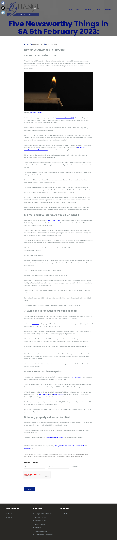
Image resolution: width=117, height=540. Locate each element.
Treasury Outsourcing (42, 517)
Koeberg (85, 454)
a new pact (35, 324)
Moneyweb (58, 446)
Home (70, 9)
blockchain (31, 454)
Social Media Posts (51, 44)
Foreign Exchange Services (43, 514)
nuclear (40, 456)
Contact (108, 9)
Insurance (38, 527)
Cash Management (41, 531)
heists (75, 454)
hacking (70, 454)
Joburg (79, 454)
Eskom (65, 454)
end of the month (58, 394)
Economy (51, 454)
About (78, 9)
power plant (47, 456)
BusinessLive (28, 448)
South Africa (61, 456)
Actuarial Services (40, 520)
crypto (37, 454)
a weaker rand (76, 377)
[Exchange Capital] (22, 8)
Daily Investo (70, 446)
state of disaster (71, 456)
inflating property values (55, 437)
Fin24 (64, 446)
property (54, 456)
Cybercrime (43, 454)
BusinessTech (80, 446)
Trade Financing (40, 524)
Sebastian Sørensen (36, 112)
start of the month (43, 394)
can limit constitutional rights (65, 118)
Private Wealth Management (44, 534)
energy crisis (58, 454)
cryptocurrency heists (54, 220)
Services (88, 9)
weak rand (79, 456)
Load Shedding (28, 456)
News (98, 9)
